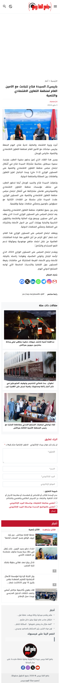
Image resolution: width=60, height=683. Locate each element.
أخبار (46, 81)
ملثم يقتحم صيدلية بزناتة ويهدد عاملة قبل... (35, 615)
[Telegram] (43, 281)
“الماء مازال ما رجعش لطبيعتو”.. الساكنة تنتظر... (33, 624)
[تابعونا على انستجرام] (28, 668)
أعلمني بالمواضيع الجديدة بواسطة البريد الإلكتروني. (32, 507)
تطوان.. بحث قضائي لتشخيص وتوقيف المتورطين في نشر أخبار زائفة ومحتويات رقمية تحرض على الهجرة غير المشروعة (30, 386)
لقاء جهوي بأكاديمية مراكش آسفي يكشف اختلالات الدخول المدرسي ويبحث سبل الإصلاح (19, 593)
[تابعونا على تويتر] (33, 668)
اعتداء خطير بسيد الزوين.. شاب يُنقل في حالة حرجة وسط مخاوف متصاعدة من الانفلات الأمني (18, 552)
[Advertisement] (30, 45)
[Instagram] (49, 281)
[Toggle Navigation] (56, 6)
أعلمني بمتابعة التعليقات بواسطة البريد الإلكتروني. (32, 503)
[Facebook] (22, 281)
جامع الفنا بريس (43, 675)
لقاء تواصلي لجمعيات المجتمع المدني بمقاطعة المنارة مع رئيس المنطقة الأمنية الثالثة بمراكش (30, 426)
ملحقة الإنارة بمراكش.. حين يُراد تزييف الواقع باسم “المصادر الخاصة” (19, 536)
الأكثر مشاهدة (49, 529)
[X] (27, 281)
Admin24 (53, 101)
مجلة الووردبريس (27, 680)
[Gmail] (54, 281)
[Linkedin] (32, 281)
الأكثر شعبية (34, 529)
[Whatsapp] (38, 281)
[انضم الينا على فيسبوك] (23, 668)
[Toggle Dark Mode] (11, 6)
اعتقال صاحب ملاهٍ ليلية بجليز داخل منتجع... (36, 619)
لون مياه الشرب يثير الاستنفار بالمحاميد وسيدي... (33, 628)
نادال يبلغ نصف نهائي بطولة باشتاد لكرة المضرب (19, 564)
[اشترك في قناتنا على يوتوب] (38, 668)
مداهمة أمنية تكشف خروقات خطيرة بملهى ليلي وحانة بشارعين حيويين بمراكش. (30, 343)
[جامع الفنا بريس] (30, 651)
